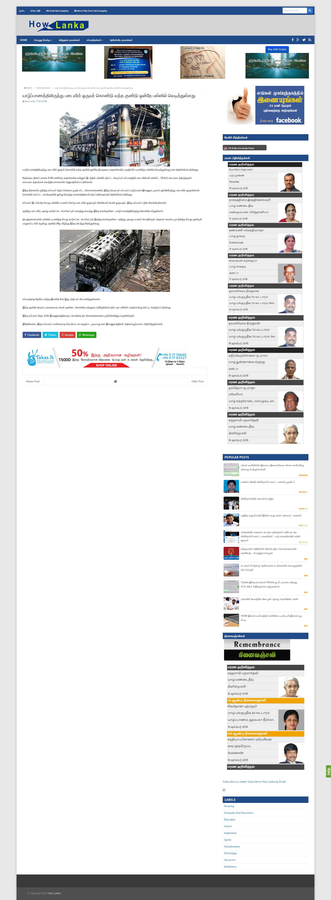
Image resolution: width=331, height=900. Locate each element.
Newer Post (32, 381)
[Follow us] (304, 40)
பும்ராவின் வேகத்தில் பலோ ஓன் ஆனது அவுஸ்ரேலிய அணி (269, 599)
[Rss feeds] (309, 40)
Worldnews (230, 866)
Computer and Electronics (238, 812)
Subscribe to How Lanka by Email (266, 781)
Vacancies (230, 859)
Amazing (229, 806)
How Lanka (54, 893)
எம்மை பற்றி (35, 10)
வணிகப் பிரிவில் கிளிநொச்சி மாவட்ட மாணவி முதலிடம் (268, 482)
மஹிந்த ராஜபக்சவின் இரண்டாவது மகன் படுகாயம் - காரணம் (271, 515)
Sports (227, 839)
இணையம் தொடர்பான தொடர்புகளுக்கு (90, 10)
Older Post (198, 381)
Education (229, 819)
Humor (228, 826)
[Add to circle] (298, 40)
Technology (230, 853)
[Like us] (293, 40)
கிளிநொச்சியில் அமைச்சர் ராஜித (257, 498)
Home (23, 40)
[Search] (310, 10)
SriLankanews (232, 846)
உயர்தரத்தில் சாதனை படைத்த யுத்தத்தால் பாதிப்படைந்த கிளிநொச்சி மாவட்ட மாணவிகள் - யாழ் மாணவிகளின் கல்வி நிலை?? (270, 536)
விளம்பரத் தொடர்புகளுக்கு (57, 10)
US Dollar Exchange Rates (241, 148)
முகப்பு (21, 10)
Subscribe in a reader (235, 781)
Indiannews (230, 833)
